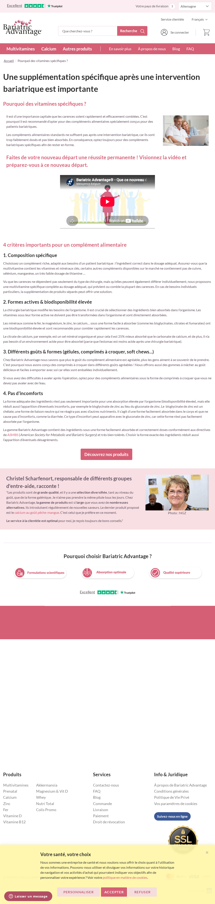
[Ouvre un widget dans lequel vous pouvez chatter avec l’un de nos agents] (28, 896)
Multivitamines (21, 48)
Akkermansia (46, 785)
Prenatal (10, 791)
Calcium (48, 48)
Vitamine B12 (14, 822)
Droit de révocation (109, 822)
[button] (201, 19)
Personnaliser (78, 892)
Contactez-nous (106, 785)
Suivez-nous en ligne (172, 816)
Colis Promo (46, 809)
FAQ (190, 48)
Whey (41, 797)
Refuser (142, 892)
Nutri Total (45, 803)
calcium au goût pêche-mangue (36, 512)
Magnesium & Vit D (52, 791)
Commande (102, 803)
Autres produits (77, 48)
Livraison (100, 809)
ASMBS (12, 435)
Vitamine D (12, 815)
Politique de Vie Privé (171, 797)
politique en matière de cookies (125, 877)
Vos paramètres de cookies (175, 803)
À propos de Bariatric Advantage (180, 785)
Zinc (6, 803)
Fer (5, 809)
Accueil (9, 61)
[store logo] (22, 27)
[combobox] (102, 31)
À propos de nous (152, 48)
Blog (176, 48)
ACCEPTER (114, 892)
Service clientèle (172, 19)
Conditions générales (171, 791)
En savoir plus (120, 48)
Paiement (101, 815)
